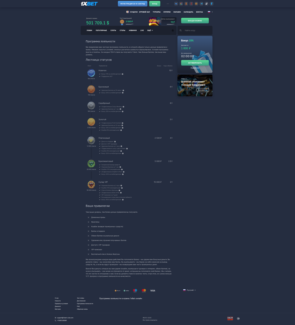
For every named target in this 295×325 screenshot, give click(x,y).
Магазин (177, 12)
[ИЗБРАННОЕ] (172, 30)
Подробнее (195, 68)
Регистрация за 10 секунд (132, 4)
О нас (57, 298)
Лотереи (167, 12)
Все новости (202, 90)
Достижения (81, 301)
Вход (154, 4)
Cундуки (134, 12)
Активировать (195, 63)
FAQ (78, 306)
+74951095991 (62, 320)
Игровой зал (144, 12)
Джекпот (58, 306)
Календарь (188, 12)
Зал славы (80, 298)
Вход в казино (195, 21)
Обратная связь (82, 309)
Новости (58, 301)
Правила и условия (61, 303)
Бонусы (199, 12)
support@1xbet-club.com (65, 318)
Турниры (157, 12)
